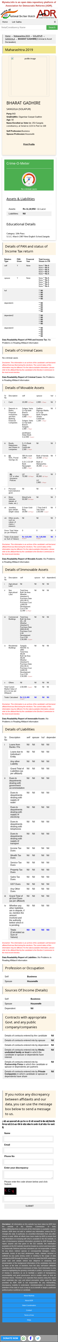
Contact (29, 1310)
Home (5, 22)
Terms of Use (29, 1315)
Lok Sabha (16, 22)
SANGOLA (10, 39)
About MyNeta (29, 1296)
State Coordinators (29, 1305)
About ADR (29, 1301)
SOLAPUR (37, 36)
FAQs (29, 1320)
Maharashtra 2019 (22, 36)
